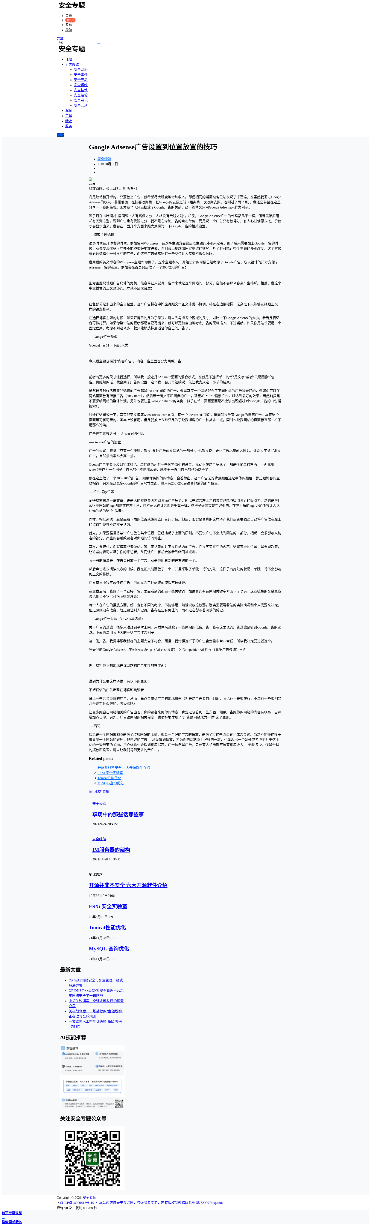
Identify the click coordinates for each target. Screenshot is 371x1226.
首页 (68, 16)
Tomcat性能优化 (109, 778)
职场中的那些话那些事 (118, 814)
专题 (68, 25)
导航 (68, 30)
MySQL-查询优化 (110, 783)
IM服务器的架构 (111, 850)
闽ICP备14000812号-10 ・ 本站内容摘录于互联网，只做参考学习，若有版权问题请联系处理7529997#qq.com (141, 1203)
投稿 (60, 135)
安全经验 (104, 159)
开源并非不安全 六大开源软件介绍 (123, 768)
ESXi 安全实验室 (110, 773)
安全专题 (89, 1197)
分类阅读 (72, 64)
